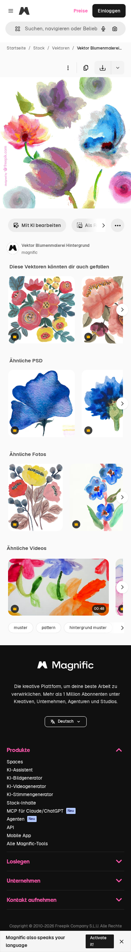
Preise (81, 11)
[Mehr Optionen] (68, 67)
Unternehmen (23, 880)
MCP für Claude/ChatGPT (40, 811)
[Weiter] (103, 225)
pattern (48, 627)
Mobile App (19, 835)
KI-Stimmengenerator (30, 794)
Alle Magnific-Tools (27, 844)
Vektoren (61, 48)
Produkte (18, 749)
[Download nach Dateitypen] (117, 67)
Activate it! (98, 941)
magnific (29, 252)
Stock (39, 48)
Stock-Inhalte (21, 803)
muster (21, 627)
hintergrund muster (88, 627)
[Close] (121, 942)
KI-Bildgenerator (24, 778)
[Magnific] (65, 666)
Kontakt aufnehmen (31, 899)
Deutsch (66, 721)
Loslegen (18, 861)
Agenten (21, 819)
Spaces (15, 762)
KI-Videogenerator (26, 786)
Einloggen (109, 11)
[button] (66, 721)
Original (43, 90)
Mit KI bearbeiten (41, 225)
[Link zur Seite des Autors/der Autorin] (13, 249)
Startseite (16, 48)
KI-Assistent (20, 770)
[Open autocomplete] (15, 28)
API (10, 827)
